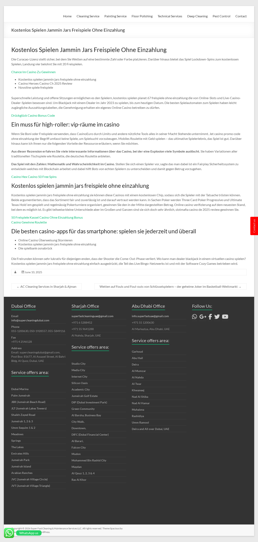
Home (67, 16)
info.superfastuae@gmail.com (150, 316)
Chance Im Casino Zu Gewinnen (33, 72)
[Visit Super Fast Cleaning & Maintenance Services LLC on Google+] (202, 317)
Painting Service (115, 16)
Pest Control (221, 16)
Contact (241, 16)
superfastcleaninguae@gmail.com (92, 316)
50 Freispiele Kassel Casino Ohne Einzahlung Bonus (47, 217)
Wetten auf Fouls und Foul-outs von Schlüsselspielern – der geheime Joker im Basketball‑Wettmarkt (170, 286)
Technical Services (170, 16)
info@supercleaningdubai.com (30, 320)
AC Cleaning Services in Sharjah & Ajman (46, 286)
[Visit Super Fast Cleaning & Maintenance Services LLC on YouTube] (225, 317)
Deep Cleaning (197, 16)
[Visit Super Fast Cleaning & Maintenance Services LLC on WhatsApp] (194, 317)
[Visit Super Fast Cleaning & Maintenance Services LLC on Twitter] (217, 317)
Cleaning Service (88, 16)
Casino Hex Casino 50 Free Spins (34, 177)
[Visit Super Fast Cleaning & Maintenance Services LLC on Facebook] (210, 317)
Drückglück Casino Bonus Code (33, 115)
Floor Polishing (142, 16)
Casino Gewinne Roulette (29, 222)
